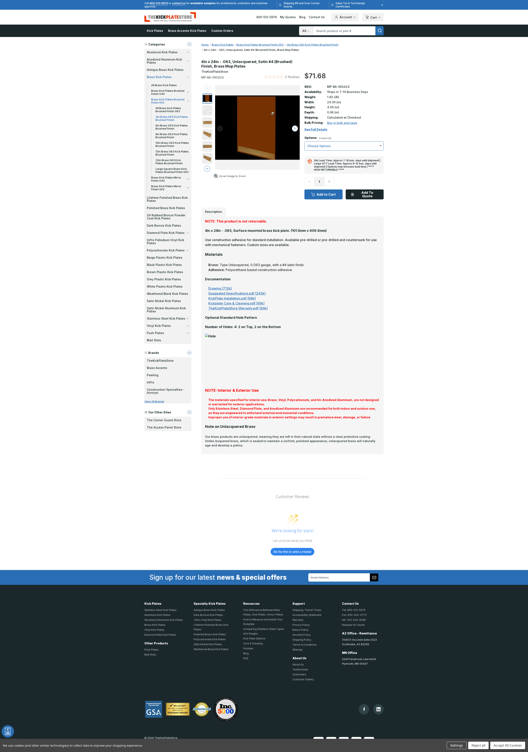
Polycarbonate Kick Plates (210, 639)
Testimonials (300, 669)
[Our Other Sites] (189, 412)
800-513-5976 (159, 3)
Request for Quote (353, 624)
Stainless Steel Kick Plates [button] (166, 318)
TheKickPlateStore (160, 360)
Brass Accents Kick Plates (187, 30)
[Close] (382, 5)
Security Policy (301, 634)
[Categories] (189, 44)
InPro (150, 382)
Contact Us (317, 17)
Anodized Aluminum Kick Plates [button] (164, 61)
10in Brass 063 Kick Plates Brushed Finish (172, 144)
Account (346, 17)
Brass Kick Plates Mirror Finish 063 (166, 187)
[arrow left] (220, 128)
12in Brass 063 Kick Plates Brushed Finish (172, 153)
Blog (302, 17)
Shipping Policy (301, 639)
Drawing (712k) (220, 288)
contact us (178, 3)
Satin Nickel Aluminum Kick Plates (166, 309)
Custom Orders (222, 30)
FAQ (245, 658)
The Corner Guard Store (164, 420)
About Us (298, 664)
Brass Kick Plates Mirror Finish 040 (166, 179)
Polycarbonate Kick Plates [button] (166, 250)
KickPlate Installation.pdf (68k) (232, 298)
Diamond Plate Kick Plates (160, 634)
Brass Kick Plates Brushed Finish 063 (167, 101)
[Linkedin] (378, 709)
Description (213, 211)
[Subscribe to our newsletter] (374, 577)
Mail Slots (154, 340)
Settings (456, 745)
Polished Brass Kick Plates (166, 208)
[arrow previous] (207, 88)
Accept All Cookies (508, 745)
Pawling (152, 375)
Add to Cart (326, 194)
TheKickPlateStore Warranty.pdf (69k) (238, 308)
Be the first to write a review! (292, 552)
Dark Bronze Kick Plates (164, 225)
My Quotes (288, 17)
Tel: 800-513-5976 (353, 610)
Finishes (248, 648)
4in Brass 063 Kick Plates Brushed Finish (172, 118)
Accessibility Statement (306, 614)
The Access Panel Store (164, 427)
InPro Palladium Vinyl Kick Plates (165, 241)
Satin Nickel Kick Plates (164, 301)
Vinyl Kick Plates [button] (159, 325)
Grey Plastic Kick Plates (164, 279)
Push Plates (151, 649)
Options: (317, 138)
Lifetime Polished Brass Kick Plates (167, 199)
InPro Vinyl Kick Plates (207, 619)
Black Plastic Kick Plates (164, 265)
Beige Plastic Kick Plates (164, 257)
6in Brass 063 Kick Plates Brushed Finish (172, 127)
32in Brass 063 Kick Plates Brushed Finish (169, 161)
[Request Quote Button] (8, 731)
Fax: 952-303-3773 (354, 614)
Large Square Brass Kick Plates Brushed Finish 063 (172, 170)
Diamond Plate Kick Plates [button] (166, 232)
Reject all (478, 745)
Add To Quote (367, 194)
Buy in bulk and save (342, 123)
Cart (373, 17)
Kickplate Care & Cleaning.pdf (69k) (236, 303)
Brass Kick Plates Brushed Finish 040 (167, 92)
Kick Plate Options (254, 638)
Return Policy (300, 629)
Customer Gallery (303, 679)
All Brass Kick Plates (164, 85)
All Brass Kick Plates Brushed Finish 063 (168, 109)
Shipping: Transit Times (306, 610)
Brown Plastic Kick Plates (165, 272)
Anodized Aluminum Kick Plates (163, 619)
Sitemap (297, 649)
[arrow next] (207, 169)
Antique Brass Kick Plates (165, 69)
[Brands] (189, 353)
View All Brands (154, 401)
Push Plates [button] (155, 333)
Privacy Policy (301, 624)
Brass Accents (157, 368)
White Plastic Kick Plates (165, 286)
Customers (299, 674)
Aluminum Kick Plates (157, 614)
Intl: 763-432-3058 (354, 619)
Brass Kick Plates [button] (159, 77)
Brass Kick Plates (154, 624)
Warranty (297, 619)
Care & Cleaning (253, 643)
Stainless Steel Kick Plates (160, 610)
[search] (379, 30)
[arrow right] (295, 128)
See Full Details (315, 129)
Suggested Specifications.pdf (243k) (237, 293)
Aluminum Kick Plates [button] (162, 52)
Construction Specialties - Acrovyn (166, 391)
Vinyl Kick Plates (154, 629)
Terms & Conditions (304, 644)
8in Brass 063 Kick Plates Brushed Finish (172, 135)
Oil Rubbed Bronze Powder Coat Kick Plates (166, 216)
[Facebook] (364, 709)
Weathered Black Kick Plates (167, 293)
